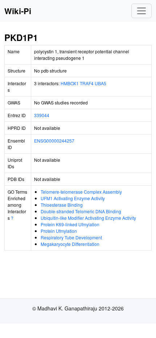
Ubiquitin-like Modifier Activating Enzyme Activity (88, 218)
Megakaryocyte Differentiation (70, 244)
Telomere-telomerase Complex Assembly (81, 192)
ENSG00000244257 (54, 140)
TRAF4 (87, 83)
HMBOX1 (70, 83)
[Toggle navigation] (141, 11)
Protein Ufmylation (59, 231)
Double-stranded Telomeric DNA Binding (81, 211)
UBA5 (100, 83)
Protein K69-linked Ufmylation (70, 224)
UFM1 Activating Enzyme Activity (73, 198)
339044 (41, 115)
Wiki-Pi (17, 11)
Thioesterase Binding (62, 205)
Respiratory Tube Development (71, 237)
